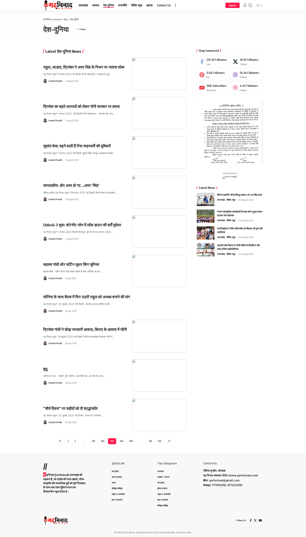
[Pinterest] (213, 75)
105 (131, 441)
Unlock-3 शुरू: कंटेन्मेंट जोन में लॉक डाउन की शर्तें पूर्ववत (82, 224)
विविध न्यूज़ (231, 199)
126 (159, 441)
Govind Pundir (55, 81)
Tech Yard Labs (183, 532)
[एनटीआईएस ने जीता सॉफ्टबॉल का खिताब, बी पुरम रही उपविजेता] (205, 233)
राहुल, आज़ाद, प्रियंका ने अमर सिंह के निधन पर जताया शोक (83, 66)
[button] (175, 5)
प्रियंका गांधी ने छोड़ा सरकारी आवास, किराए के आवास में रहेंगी (85, 329)
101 (93, 441)
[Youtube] (213, 88)
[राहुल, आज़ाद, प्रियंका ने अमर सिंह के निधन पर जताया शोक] (159, 74)
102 (102, 441)
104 (121, 441)
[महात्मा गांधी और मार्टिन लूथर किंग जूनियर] (159, 271)
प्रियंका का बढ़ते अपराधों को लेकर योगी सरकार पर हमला (81, 106)
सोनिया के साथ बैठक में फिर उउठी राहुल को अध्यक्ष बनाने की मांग (86, 296)
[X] (246, 62)
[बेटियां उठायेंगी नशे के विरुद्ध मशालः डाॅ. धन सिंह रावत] (205, 199)
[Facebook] (213, 62)
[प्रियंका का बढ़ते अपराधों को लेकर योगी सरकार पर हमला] (159, 113)
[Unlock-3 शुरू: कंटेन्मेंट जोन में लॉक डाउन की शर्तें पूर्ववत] (159, 231)
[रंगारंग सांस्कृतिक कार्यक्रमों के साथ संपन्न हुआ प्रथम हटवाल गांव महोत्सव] (205, 216)
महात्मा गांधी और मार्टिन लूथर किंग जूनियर (71, 264)
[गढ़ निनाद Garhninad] (58, 5)
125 (150, 441)
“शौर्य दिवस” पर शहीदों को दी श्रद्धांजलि (70, 408)
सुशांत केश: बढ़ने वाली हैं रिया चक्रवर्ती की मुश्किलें (76, 145)
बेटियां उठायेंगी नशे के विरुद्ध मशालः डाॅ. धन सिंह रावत (239, 194)
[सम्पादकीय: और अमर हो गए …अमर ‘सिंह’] (159, 192)
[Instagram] (246, 75)
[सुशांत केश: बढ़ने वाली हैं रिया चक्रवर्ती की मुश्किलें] (159, 152)
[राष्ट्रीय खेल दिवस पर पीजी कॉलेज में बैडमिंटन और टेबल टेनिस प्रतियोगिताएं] (205, 249)
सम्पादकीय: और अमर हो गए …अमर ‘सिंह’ (71, 185)
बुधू (45, 368)
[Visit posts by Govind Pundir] (45, 81)
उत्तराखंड (221, 199)
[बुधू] (159, 375)
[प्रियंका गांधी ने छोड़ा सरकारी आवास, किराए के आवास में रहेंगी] (159, 336)
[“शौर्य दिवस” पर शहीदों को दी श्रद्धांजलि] (159, 415)
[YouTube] (260, 520)
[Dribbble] (246, 88)
